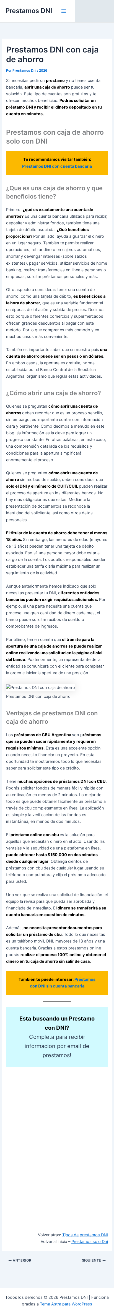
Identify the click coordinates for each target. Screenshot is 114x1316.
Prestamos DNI (29, 11)
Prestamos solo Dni (89, 1241)
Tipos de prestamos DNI (85, 1234)
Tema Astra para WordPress (66, 1304)
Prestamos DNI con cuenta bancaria (57, 166)
